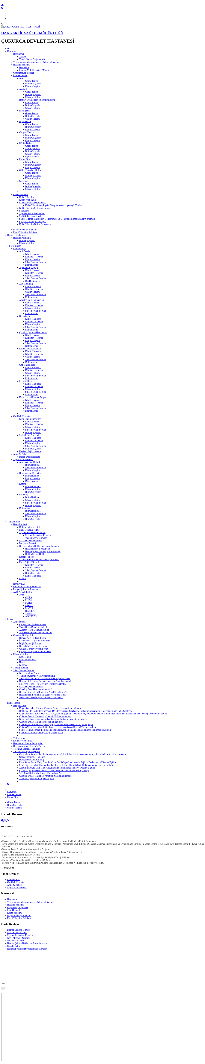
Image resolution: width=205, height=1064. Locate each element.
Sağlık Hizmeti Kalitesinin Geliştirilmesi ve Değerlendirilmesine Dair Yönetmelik (57, 219)
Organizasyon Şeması (23, 73)
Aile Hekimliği (26, 283)
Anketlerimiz (19, 621)
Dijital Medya (13, 703)
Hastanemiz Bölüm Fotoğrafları (28, 743)
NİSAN (29, 605)
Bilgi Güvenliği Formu (30, 643)
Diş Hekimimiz (32, 281)
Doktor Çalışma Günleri (30, 527)
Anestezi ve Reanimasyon (31, 300)
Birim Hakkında (33, 465)
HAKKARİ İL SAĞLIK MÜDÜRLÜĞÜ (32, 33)
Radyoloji (24, 494)
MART (28, 602)
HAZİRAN (30, 611)
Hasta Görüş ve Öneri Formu (33, 646)
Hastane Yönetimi (21, 64)
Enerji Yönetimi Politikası (25, 232)
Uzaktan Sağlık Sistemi (30, 451)
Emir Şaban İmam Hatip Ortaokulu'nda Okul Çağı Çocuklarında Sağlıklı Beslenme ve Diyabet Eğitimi (67, 762)
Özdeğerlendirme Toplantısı (32, 757)
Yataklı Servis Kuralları (36, 538)
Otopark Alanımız (27, 659)
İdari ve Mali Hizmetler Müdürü (34, 70)
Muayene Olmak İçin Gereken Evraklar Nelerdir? (42, 684)
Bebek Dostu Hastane (29, 456)
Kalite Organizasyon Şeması (32, 202)
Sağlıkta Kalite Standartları (32, 213)
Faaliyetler (24, 210)
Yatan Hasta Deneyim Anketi (33, 627)
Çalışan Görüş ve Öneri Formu (33, 648)
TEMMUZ (30, 613)
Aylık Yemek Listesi (22, 592)
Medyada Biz (19, 705)
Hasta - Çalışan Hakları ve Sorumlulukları (39, 546)
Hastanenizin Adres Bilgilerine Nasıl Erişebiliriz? (42, 692)
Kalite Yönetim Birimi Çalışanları (35, 224)
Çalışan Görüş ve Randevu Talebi (35, 651)
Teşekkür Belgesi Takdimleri (26, 748)
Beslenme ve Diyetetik (30, 473)
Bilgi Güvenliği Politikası (25, 229)
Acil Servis (24, 251)
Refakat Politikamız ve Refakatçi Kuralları (39, 559)
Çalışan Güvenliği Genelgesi (32, 221)
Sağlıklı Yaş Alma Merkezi (31, 435)
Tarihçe (22, 56)
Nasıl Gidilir (25, 657)
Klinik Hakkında (33, 254)
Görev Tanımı (31, 81)
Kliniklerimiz (19, 248)
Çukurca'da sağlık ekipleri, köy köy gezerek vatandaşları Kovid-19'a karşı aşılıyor (57, 727)
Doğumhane (25, 508)
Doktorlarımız (31, 264)
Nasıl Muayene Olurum (30, 540)
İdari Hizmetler (20, 75)
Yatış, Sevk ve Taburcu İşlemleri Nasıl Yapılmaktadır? (44, 678)
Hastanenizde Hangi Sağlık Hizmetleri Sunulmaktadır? (45, 681)
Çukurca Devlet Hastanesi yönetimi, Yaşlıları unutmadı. (45, 776)
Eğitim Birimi (25, 143)
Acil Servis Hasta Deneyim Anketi (35, 632)
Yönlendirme (13, 521)
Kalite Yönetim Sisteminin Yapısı (34, 208)
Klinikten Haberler (34, 256)
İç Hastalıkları (25, 381)
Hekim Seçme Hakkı (35, 554)
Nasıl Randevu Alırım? (30, 673)
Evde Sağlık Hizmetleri (30, 419)
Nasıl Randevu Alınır (29, 529)
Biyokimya (24, 316)
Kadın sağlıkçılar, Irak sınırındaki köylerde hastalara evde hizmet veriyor (53, 719)
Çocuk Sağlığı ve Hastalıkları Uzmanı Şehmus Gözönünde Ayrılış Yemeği (54, 770)
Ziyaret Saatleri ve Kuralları (32, 532)
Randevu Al (19, 584)
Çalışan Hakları (26, 132)
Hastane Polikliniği (22, 237)
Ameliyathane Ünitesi (29, 462)
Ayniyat (23, 89)
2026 (21, 594)
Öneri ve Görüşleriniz (23, 635)
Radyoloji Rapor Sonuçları (26, 589)
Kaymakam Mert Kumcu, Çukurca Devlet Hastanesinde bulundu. (50, 708)
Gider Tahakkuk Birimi (30, 170)
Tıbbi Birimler (14, 246)
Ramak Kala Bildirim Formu (32, 638)
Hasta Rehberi (20, 524)
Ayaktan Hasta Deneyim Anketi (34, 630)
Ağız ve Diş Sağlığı (28, 267)
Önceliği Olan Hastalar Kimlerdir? (35, 689)
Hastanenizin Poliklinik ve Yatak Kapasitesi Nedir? (43, 694)
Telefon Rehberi (21, 667)
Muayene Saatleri (27, 543)
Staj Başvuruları (32, 148)
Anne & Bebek (20, 454)
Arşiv (21, 78)
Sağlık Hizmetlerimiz (23, 459)
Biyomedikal (25, 121)
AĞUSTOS (31, 616)
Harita (22, 662)
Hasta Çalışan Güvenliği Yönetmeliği (42, 551)
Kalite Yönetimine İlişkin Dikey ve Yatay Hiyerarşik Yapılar (53, 205)
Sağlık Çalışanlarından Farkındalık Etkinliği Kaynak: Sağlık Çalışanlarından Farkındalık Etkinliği (65, 730)
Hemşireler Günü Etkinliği (31, 759)
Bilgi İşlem (24, 110)
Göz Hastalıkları (27, 365)
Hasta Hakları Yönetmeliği (37, 548)
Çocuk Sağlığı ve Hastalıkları (33, 332)
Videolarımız (19, 738)
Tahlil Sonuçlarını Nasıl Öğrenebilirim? (37, 675)
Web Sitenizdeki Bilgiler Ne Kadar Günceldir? (41, 697)
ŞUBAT (29, 600)
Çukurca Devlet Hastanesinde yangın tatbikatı (41, 721)
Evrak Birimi (25, 159)
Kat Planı (23, 665)
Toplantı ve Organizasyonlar (26, 751)
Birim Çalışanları (33, 83)
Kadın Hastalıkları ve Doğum (33, 397)
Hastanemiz (18, 54)
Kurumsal (12, 51)
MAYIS (29, 608)
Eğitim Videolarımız (22, 740)
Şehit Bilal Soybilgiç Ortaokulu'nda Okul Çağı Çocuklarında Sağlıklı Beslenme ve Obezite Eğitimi (66, 765)
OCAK (28, 597)
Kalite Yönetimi (20, 194)
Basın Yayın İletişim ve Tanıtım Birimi (37, 100)
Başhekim (24, 67)
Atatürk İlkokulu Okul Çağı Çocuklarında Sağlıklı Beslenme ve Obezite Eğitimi (57, 767)
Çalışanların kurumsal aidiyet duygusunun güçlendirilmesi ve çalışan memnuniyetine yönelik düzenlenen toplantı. (72, 754)
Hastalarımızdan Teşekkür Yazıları (29, 746)
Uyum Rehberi (32, 156)
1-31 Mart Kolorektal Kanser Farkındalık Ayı (40, 773)
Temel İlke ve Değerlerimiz (32, 59)
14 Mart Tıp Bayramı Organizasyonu (36, 778)
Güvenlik (23, 181)
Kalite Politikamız (27, 200)
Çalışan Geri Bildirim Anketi (32, 624)
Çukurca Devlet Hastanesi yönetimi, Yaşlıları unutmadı (45, 716)
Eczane (22, 484)
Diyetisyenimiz (32, 481)
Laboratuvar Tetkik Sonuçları (27, 586)
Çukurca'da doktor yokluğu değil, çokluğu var (41, 732)
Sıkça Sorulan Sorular (35, 262)
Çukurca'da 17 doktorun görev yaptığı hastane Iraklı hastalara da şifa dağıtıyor (56, 724)
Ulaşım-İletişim (32, 86)
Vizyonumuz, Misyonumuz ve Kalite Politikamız (36, 62)
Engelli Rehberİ (26, 557)
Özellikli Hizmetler (22, 416)
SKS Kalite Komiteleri (30, 216)
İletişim (10, 619)
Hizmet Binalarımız (16, 235)
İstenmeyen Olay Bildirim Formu (35, 640)
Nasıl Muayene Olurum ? (31, 686)
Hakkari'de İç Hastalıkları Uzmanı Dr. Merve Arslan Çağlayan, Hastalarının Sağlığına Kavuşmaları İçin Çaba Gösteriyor (76, 711)
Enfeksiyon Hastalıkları (30, 348)
